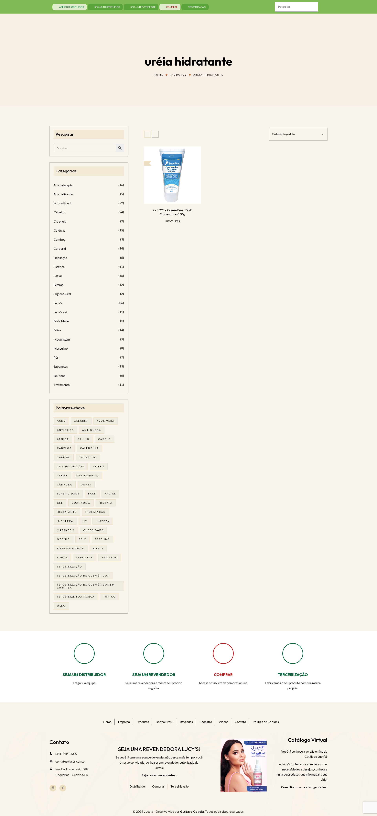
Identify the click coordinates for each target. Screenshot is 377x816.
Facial (58, 276)
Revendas (186, 722)
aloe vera (105, 420)
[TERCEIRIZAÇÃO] (292, 653)
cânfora (64, 484)
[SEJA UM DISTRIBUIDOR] (84, 653)
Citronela (60, 221)
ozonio (63, 539)
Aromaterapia (63, 185)
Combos (59, 239)
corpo (98, 466)
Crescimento (87, 475)
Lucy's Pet (60, 312)
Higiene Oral (62, 294)
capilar (63, 457)
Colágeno (88, 457)
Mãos (57, 330)
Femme (58, 285)
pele (82, 539)
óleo (61, 605)
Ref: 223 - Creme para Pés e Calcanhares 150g (172, 212)
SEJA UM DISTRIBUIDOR (84, 674)
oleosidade (93, 530)
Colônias (59, 230)
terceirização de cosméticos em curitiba (86, 586)
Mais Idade (61, 321)
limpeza (103, 521)
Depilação (60, 258)
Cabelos (59, 212)
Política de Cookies (266, 722)
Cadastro (205, 722)
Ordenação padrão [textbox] (283, 134)
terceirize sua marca (76, 596)
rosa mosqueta (70, 548)
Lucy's (169, 221)
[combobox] (298, 134)
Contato (240, 722)
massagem (66, 530)
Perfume (102, 539)
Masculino (61, 348)
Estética (59, 267)
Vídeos (223, 722)
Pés (177, 221)
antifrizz (65, 430)
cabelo (104, 439)
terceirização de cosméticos (83, 575)
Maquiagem (62, 339)
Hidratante (67, 511)
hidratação (95, 511)
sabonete (84, 557)
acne (61, 420)
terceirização (69, 566)
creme (62, 475)
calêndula (89, 448)
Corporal (60, 248)
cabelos (64, 448)
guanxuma (81, 502)
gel (60, 502)
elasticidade (68, 493)
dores (86, 484)
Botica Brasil (62, 203)
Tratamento (62, 385)
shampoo (110, 557)
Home (158, 74)
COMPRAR (223, 674)
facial (110, 493)
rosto (98, 548)
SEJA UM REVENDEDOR (153, 674)
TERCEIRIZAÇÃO (293, 674)
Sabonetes (61, 366)
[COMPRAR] (223, 653)
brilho (84, 439)
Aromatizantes (64, 194)
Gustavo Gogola (192, 811)
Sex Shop (60, 375)
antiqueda (91, 430)
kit (84, 521)
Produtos (178, 74)
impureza (65, 521)
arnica (63, 439)
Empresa (124, 722)
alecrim (81, 420)
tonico (109, 596)
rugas (62, 557)
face (92, 493)
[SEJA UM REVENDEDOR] (153, 653)
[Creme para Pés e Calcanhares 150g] (172, 175)
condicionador (70, 466)
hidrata (106, 502)
